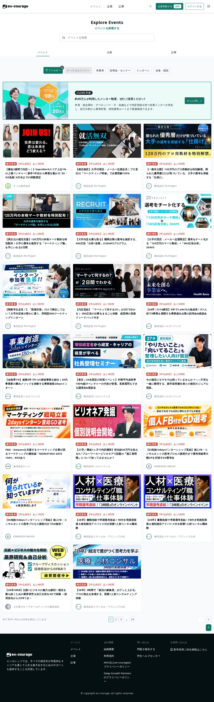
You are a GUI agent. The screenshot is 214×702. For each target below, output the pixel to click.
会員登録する (169, 6)
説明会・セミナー (120, 70)
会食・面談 (162, 70)
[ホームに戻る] (15, 7)
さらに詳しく (194, 100)
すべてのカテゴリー (78, 70)
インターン (143, 70)
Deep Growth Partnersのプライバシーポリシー (117, 677)
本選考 (100, 70)
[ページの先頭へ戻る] (208, 627)
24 (132, 619)
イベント (95, 6)
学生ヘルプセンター (148, 655)
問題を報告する (146, 649)
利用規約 (109, 655)
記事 (121, 6)
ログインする (194, 6)
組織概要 (109, 649)
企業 (110, 6)
